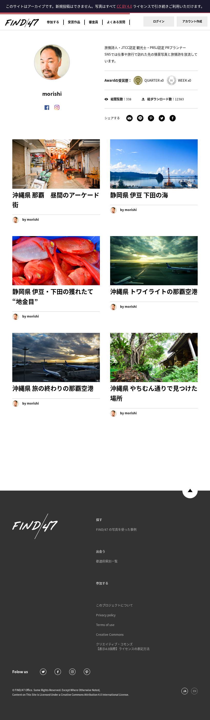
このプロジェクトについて (114, 605)
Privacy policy (106, 615)
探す (99, 519)
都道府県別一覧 (107, 561)
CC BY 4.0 (124, 6)
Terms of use (105, 624)
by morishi (30, 219)
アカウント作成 (192, 21)
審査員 (93, 22)
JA (184, 691)
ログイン (158, 21)
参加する (53, 22)
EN (194, 691)
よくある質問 (116, 22)
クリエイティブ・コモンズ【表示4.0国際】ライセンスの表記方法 (123, 646)
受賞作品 (74, 22)
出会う (100, 551)
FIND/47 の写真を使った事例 (116, 529)
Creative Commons (110, 634)
